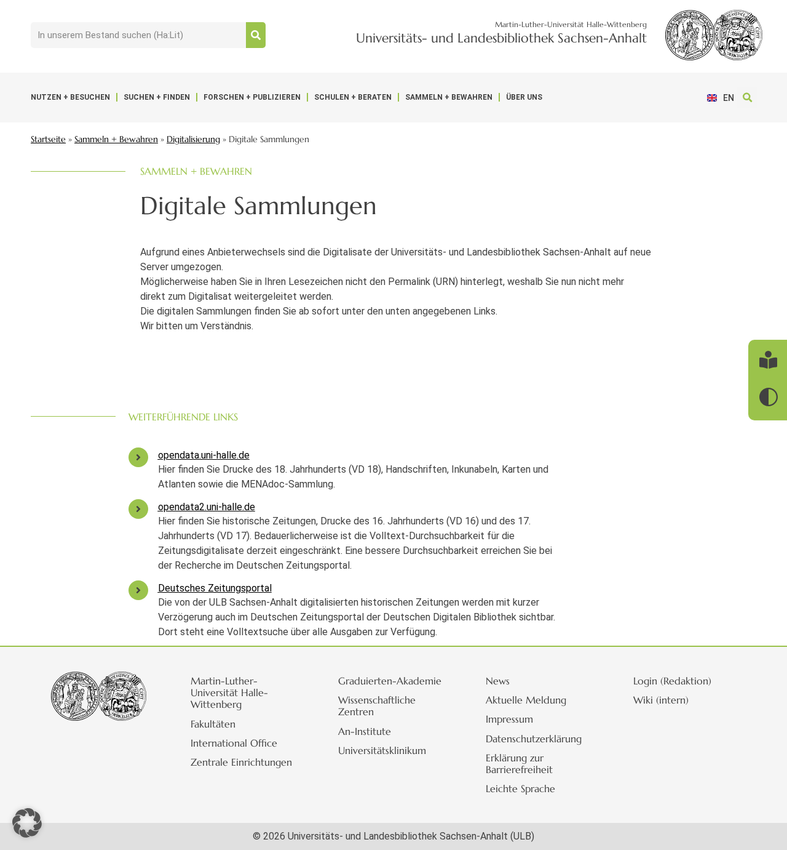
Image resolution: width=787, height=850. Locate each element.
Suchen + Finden (157, 97)
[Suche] (256, 35)
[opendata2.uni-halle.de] (138, 509)
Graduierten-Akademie (389, 681)
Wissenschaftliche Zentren (377, 706)
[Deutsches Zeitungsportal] (138, 590)
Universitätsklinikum (382, 750)
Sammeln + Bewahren (448, 97)
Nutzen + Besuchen (70, 97)
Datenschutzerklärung (534, 738)
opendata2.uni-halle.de (206, 507)
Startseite (48, 139)
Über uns (524, 97)
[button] (747, 97)
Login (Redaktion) (672, 681)
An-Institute (364, 731)
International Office (234, 743)
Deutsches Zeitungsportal (215, 588)
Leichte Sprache (520, 788)
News (498, 681)
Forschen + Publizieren (252, 97)
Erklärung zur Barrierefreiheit (519, 764)
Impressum (509, 719)
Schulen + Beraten (353, 97)
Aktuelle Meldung (526, 700)
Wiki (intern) (661, 700)
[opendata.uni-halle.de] (138, 457)
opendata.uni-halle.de (204, 455)
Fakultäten (213, 724)
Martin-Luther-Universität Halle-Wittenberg (229, 692)
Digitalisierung (193, 139)
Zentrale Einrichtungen (241, 762)
